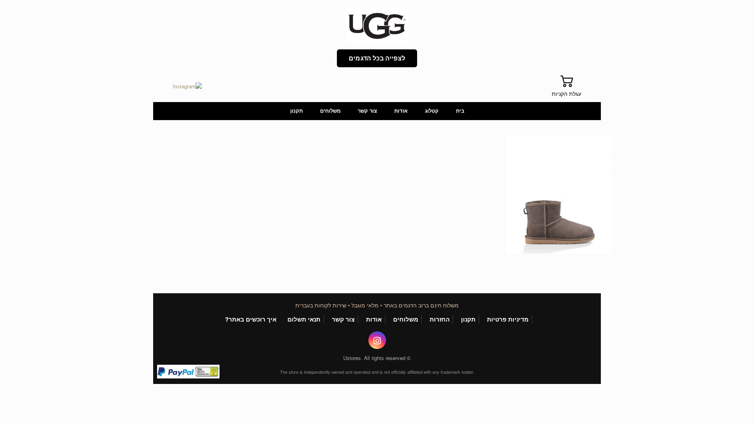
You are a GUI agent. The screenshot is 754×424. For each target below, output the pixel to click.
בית (460, 111)
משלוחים (330, 111)
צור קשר (367, 111)
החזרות (440, 319)
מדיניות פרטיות (508, 319)
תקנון (296, 111)
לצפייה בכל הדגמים (377, 58)
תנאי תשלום (303, 319)
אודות (401, 111)
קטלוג (432, 111)
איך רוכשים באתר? (250, 319)
